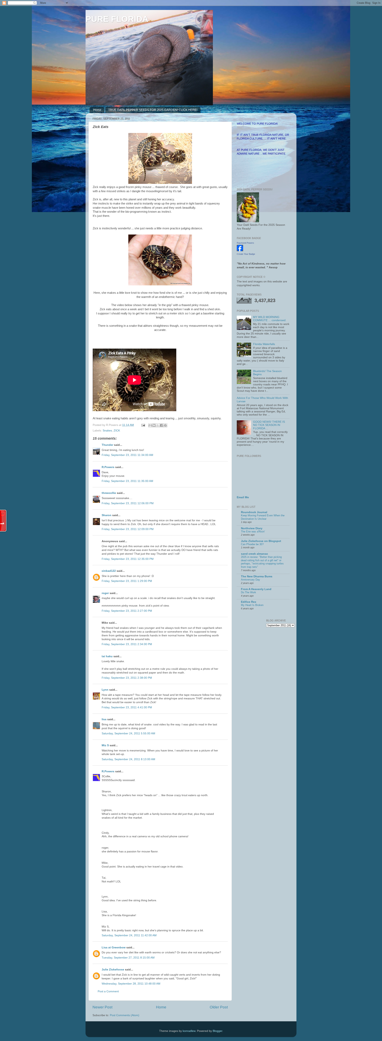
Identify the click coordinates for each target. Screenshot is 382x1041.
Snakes (107, 430)
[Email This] (150, 425)
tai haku (107, 656)
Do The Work (248, 592)
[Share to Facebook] (162, 425)
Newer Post (102, 1007)
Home (97, 109)
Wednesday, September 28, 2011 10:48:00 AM (131, 983)
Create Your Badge (246, 254)
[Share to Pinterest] (165, 425)
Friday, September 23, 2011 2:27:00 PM (127, 610)
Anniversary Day (250, 579)
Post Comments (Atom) (124, 1015)
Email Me (243, 497)
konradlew (189, 1030)
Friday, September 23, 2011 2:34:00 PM (127, 644)
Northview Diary (251, 528)
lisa (104, 719)
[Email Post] (143, 425)
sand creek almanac (254, 553)
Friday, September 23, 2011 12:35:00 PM (128, 558)
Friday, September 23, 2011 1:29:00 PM (127, 581)
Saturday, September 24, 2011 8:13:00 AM (128, 759)
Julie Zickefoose (113, 969)
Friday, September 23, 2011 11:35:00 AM (127, 481)
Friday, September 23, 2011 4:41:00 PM (127, 707)
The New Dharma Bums (256, 576)
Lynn (105, 689)
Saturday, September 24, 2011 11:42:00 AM (129, 935)
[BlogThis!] (154, 425)
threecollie (109, 492)
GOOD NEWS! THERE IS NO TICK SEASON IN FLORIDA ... (269, 425)
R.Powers (108, 467)
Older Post (219, 1007)
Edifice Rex (248, 601)
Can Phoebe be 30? (252, 544)
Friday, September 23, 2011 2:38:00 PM (127, 677)
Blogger (217, 1030)
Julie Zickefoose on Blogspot (261, 541)
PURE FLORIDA (117, 19)
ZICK (117, 430)
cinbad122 (109, 570)
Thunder (107, 444)
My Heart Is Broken (252, 605)
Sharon (106, 515)
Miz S (105, 745)
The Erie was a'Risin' (253, 531)
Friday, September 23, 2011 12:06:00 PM (128, 503)
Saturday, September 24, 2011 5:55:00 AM (128, 733)
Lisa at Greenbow (114, 947)
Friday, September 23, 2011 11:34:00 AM (127, 455)
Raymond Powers (245, 243)
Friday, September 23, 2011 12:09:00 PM (128, 529)
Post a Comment (108, 991)
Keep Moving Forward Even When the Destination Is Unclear (263, 517)
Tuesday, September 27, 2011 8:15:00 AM (128, 957)
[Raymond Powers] (240, 250)
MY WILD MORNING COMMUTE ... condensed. (269, 319)
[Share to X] (158, 425)
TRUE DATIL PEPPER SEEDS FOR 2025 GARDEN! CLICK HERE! (152, 109)
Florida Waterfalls (264, 344)
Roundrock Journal (254, 512)
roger (105, 593)
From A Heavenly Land (256, 589)
